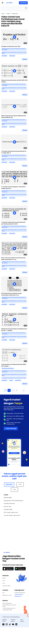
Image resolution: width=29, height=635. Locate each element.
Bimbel (3, 578)
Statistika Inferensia (9, 503)
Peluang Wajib (8, 497)
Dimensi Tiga (7, 506)
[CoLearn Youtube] (13, 624)
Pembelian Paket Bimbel (20, 592)
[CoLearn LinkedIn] (16, 624)
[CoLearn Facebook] (3, 624)
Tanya (3, 580)
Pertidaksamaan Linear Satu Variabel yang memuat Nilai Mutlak (13, 49)
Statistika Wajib (8, 509)
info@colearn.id (18, 596)
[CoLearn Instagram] (7, 624)
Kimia (14, 489)
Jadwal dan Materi (6, 586)
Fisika (20, 484)
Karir (3, 592)
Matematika (9, 484)
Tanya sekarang (11, 428)
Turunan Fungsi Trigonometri (12, 515)
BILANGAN (4, 55)
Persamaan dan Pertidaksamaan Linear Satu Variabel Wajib (14, 53)
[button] (5, 390)
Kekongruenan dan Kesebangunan (13, 500)
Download (23, 3)
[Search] (25, 8)
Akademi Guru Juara (6, 595)
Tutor (3, 583)
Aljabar (11, 380)
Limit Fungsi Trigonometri (11, 512)
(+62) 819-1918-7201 (19, 594)
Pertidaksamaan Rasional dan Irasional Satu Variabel (14, 378)
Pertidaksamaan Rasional (8, 368)
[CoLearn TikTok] (10, 624)
